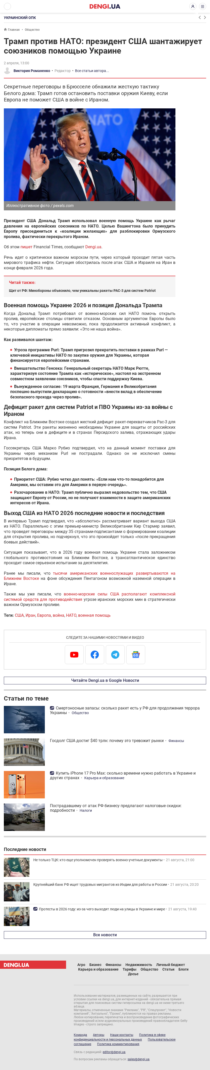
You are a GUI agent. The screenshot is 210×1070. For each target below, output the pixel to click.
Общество (32, 30)
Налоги (86, 810)
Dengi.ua (93, 246)
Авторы (98, 1035)
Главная (14, 30)
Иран (30, 615)
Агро (81, 965)
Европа (44, 615)
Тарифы (129, 969)
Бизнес (95, 965)
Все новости (105, 934)
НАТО (71, 615)
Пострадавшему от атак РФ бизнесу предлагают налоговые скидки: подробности (116, 808)
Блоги (183, 969)
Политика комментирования (118, 1044)
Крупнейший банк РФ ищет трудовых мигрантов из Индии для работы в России (100, 884)
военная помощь (94, 615)
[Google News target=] (135, 654)
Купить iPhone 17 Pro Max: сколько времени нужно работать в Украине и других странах (123, 775)
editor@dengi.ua (114, 1052)
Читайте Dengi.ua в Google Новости (105, 680)
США (19, 615)
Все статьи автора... (92, 71)
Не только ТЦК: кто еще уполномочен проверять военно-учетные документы (98, 860)
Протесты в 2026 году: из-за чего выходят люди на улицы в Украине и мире (102, 909)
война (58, 615)
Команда (80, 1035)
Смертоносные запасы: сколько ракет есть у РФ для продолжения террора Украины (125, 710)
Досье (133, 974)
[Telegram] (115, 654)
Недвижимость (138, 965)
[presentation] (199, 17)
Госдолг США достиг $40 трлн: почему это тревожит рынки (107, 740)
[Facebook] (94, 654)
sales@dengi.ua (139, 1059)
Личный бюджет (170, 965)
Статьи (168, 969)
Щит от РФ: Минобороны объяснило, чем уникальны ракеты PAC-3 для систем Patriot (82, 291)
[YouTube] (74, 654)
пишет (26, 246)
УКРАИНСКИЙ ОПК (20, 18)
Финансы (176, 741)
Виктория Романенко (32, 71)
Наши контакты (121, 1035)
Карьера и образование (104, 778)
